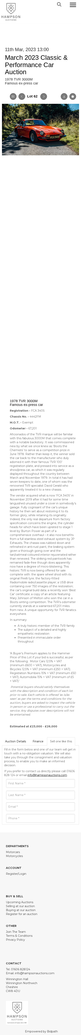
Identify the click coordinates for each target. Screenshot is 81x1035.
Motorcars (13, 852)
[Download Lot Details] (64, 96)
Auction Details (15, 741)
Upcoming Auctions (19, 902)
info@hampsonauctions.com (47, 775)
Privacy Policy (15, 939)
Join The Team (16, 932)
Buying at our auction (21, 910)
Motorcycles (14, 856)
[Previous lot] (21, 96)
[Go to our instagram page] (26, 880)
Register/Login (16, 874)
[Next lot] (43, 96)
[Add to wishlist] (72, 96)
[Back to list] (13, 96)
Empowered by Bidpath (41, 1031)
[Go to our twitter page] (18, 880)
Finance (38, 741)
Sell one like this (61, 741)
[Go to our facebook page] (9, 880)
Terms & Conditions (19, 936)
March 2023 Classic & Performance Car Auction (36, 65)
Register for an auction (21, 914)
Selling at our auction (20, 906)
